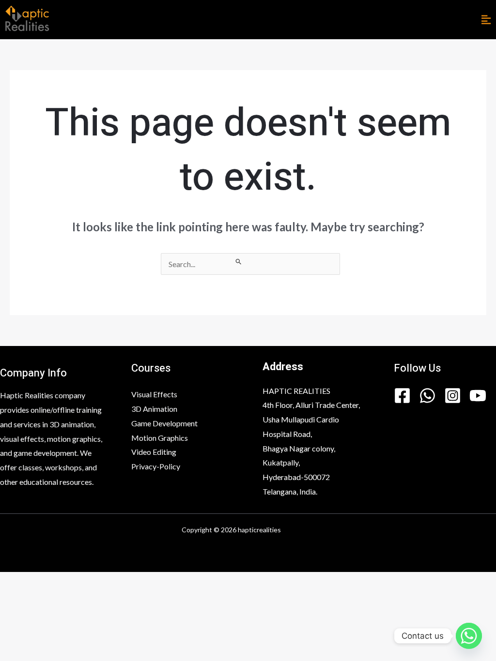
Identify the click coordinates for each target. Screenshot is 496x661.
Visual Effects (154, 394)
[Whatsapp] (469, 636)
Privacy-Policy (155, 466)
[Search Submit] (238, 261)
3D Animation (154, 408)
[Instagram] (452, 395)
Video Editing (153, 451)
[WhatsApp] (427, 395)
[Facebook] (402, 395)
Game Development (164, 423)
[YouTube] (477, 395)
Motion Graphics (159, 437)
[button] (486, 20)
